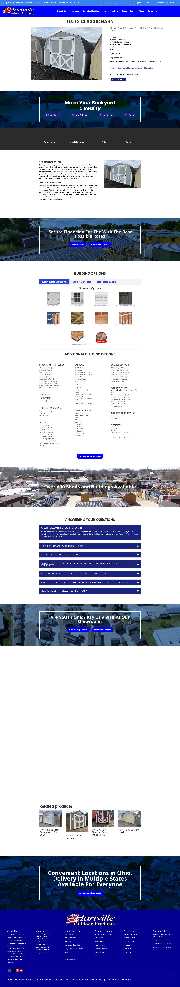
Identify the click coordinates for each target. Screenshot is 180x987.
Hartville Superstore (78, 630)
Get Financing (78, 244)
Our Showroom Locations (107, 3)
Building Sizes (106, 282)
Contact (151, 11)
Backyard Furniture (101, 949)
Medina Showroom (102, 630)
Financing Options (129, 941)
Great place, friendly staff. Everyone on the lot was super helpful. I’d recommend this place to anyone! (89, 734)
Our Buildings (69, 934)
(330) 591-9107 (41, 953)
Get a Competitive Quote (90, 456)
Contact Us (127, 949)
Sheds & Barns (62, 11)
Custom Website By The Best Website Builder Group (80, 979)
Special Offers (106, 115)
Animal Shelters (70, 956)
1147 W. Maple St (42, 936)
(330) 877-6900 (41, 941)
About (141, 11)
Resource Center (128, 11)
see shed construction (57, 536)
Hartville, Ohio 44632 (43, 939)
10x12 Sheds (142, 28)
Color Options (81, 282)
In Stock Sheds (52, 115)
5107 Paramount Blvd (43, 947)
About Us (127, 945)
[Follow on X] (13, 970)
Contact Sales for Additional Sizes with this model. (131, 68)
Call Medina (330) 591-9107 (166, 2)
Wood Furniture (100, 941)
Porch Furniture (100, 945)
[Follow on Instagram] (17, 970)
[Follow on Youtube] (21, 970)
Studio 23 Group (123, 979)
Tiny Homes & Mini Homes (74, 949)
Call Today (129, 115)
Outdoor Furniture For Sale (103, 934)
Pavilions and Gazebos (72, 945)
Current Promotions (130, 934)
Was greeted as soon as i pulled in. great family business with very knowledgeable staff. (123, 736)
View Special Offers (100, 244)
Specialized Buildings (91, 11)
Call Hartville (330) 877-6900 (138, 3)
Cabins (67, 952)
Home (113, 28)
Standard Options (54, 282)
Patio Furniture (99, 952)
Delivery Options (79, 115)
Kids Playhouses (70, 959)
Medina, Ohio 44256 (42, 949)
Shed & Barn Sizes (126, 28)
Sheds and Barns (70, 938)
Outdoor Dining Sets (101, 956)
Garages (75, 11)
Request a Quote (118, 79)
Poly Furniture (99, 938)
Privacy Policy (128, 952)
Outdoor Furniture (110, 11)
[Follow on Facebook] (9, 970)
